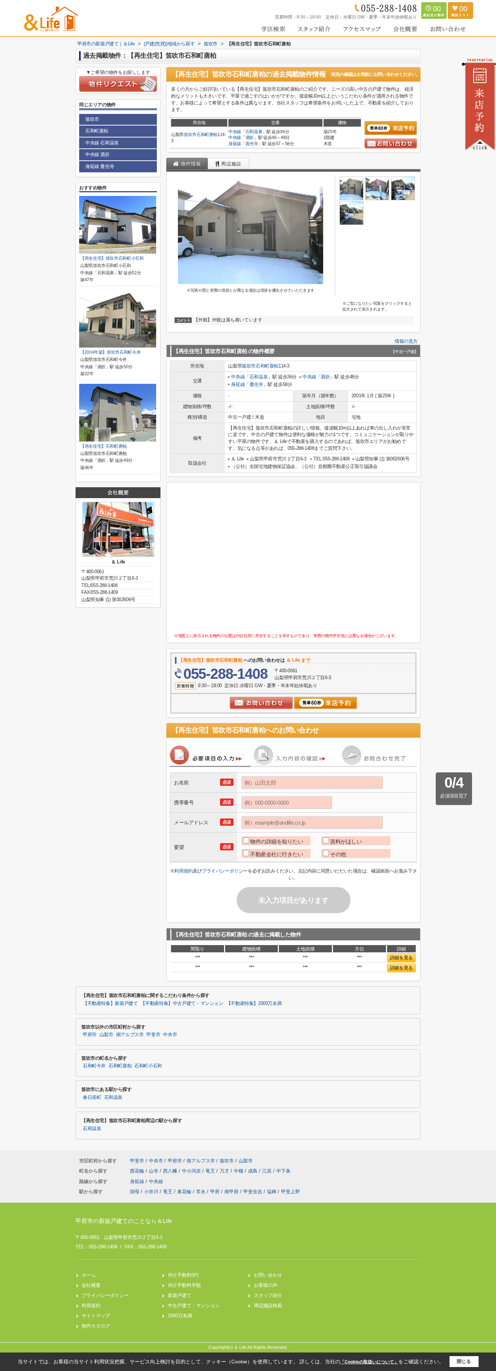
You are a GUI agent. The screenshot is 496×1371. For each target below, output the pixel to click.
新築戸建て (179, 1295)
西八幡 (171, 1171)
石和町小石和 (148, 1065)
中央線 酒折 (97, 154)
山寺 (154, 1171)
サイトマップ (96, 1315)
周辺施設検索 (268, 1305)
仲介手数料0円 (183, 1275)
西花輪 (138, 1171)
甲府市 (90, 1034)
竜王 (211, 1171)
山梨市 (106, 1034)
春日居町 (92, 1097)
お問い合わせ (268, 1275)
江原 (267, 1171)
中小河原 (192, 1171)
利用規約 (183, 871)
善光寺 (251, 143)
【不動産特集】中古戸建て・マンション (182, 1003)
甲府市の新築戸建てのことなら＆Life (124, 1221)
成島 (253, 1171)
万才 (225, 1171)
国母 (134, 1191)
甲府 (215, 1191)
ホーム (89, 1275)
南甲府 (231, 1191)
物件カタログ (96, 1326)
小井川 (151, 1191)
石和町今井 (94, 1065)
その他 (338, 854)
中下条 (283, 1171)
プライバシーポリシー (225, 871)
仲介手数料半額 (184, 1285)
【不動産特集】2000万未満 (254, 1003)
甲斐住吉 (252, 1191)
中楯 (239, 1171)
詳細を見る (401, 957)
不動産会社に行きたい (276, 854)
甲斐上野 (290, 1191)
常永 (201, 1191)
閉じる (464, 1361)
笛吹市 (190, 134)
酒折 (249, 137)
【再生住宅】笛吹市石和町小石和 (112, 258)
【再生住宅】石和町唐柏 (103, 446)
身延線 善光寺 (99, 166)
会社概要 (91, 1285)
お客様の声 (265, 1285)
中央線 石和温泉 (102, 142)
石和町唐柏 (206, 134)
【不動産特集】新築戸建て (110, 1003)
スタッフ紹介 (268, 1295)
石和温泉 (254, 131)
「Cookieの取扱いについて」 (369, 1361)
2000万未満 (180, 1315)
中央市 (170, 1034)
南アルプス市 (130, 1034)
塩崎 (271, 1191)
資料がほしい (346, 841)
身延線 (234, 143)
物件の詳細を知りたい (276, 841)
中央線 (234, 131)
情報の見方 (406, 341)
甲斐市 (153, 1034)
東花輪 (184, 1191)
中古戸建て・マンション (194, 1305)
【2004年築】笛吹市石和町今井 (110, 352)
